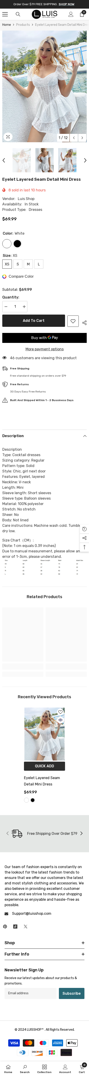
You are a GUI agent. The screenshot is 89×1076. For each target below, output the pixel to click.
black (32, 800)
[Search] (18, 14)
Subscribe (72, 993)
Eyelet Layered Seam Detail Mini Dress (42, 781)
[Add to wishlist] (73, 321)
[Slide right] (81, 833)
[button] (74, 138)
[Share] (83, 322)
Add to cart (33, 320)
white (26, 800)
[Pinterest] (5, 926)
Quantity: (10, 297)
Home (6, 25)
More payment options (45, 349)
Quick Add (44, 766)
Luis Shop (26, 199)
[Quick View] (60, 720)
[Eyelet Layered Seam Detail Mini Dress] (44, 734)
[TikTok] (15, 926)
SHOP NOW (66, 4)
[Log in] (70, 14)
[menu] (5, 14)
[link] (22, 666)
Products (23, 25)
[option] (44, 86)
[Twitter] (25, 926)
